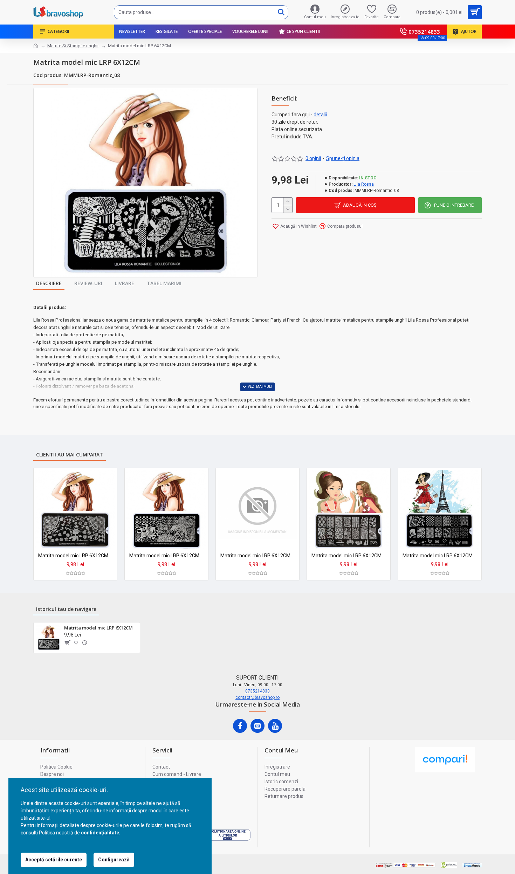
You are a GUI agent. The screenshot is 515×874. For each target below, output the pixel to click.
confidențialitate (100, 832)
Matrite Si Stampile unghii (72, 45)
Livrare (124, 283)
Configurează (114, 859)
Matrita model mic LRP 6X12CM (73, 555)
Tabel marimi (164, 283)
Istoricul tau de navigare (66, 609)
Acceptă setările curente (53, 859)
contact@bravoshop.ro (257, 697)
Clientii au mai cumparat (69, 454)
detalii (320, 114)
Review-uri (88, 283)
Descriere (49, 283)
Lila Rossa (363, 184)
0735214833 (257, 691)
